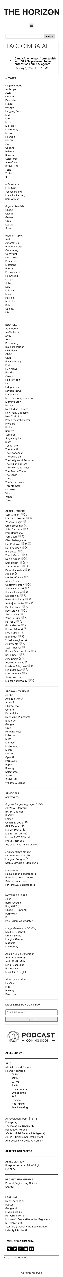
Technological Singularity (19, 1125)
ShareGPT (11, 1186)
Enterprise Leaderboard (19, 877)
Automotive (12, 242)
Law (7, 286)
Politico (9, 427)
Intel (7, 118)
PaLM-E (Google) (15, 840)
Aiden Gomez (13, 581)
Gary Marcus (12, 625)
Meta (8, 122)
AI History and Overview (19, 1067)
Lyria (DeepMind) (15, 964)
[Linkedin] (14, 1249)
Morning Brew (13, 401)
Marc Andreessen (15, 518)
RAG (13, 1096)
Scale (8, 775)
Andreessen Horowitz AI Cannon (24, 1140)
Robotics (10, 301)
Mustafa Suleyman (16, 666)
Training (16, 1100)
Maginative (11, 394)
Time (8, 478)
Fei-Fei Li (10, 621)
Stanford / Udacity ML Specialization (26, 1226)
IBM (7, 114)
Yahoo (9, 496)
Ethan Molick (13, 632)
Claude (9, 213)
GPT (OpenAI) (13, 826)
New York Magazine (17, 412)
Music (8, 294)
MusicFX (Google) (15, 972)
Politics (9, 297)
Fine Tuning (18, 1103)
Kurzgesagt (11, 1122)
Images (9, 279)
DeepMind (11, 100)
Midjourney (11, 129)
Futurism (10, 372)
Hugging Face (13, 111)
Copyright (11, 253)
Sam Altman (12, 198)
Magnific (10, 942)
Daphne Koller (13, 607)
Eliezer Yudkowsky (16, 680)
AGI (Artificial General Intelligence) (25, 1133)
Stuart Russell (13, 647)
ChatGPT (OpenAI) (16, 909)
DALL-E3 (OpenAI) (15, 855)
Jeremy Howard (14, 588)
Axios (8, 339)
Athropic (10, 702)
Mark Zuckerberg (15, 195)
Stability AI (11, 166)
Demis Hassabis (14, 570)
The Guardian (13, 456)
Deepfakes (11, 257)
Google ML (11, 1208)
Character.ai (12, 705)
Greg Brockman (14, 525)
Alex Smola (11, 658)
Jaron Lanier (12, 614)
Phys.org (10, 423)
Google (9, 107)
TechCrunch (12, 445)
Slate (8, 441)
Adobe (9, 695)
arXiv (8, 335)
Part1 (25, 1118)
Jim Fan (9, 573)
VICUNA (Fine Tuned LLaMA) (22, 844)
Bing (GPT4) (12, 906)
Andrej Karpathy (14, 603)
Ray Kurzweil (12, 610)
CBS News (11, 350)
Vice (7, 493)
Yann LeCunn (12, 618)
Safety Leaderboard (16, 881)
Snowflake (11, 162)
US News (10, 489)
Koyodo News (13, 390)
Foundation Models (16, 1129)
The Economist (14, 452)
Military (9, 290)
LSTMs (15, 1081)
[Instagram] (20, 1249)
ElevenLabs (12, 968)
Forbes (9, 365)
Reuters (9, 430)
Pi (6, 917)
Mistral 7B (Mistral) (16, 833)
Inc (7, 383)
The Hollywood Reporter (19, 460)
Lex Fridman (12, 544)
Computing (11, 250)
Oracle (9, 144)
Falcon (9, 818)
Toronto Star (12, 485)
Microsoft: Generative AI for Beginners (27, 1219)
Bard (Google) (13, 902)
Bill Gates (10, 551)
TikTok (9, 173)
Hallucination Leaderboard (20, 873)
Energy (9, 268)
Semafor (10, 434)
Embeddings (18, 1092)
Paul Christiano (14, 532)
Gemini (9, 217)
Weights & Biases (15, 782)
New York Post (14, 416)
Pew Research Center (17, 419)
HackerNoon (12, 379)
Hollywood (11, 275)
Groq (8, 727)
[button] (31, 25)
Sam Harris (11, 562)
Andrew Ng (11, 643)
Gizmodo (10, 376)
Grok (8, 220)
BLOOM (9, 815)
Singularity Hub (14, 438)
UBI (7, 312)
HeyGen (10, 983)
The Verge (11, 474)
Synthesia (11, 994)
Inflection (10, 735)
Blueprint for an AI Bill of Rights (23, 1165)
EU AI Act (11, 1168)
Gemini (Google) (14, 822)
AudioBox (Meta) (15, 957)
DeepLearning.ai (14, 1200)
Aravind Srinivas (14, 662)
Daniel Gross (12, 558)
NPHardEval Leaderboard (20, 884)
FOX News (11, 368)
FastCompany (13, 361)
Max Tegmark (13, 673)
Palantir (9, 151)
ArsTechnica (12, 332)
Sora (8, 228)
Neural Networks (15, 1070)
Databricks (11, 713)
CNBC (8, 354)
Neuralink (10, 136)
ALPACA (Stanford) (16, 807)
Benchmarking (19, 1107)
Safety (9, 305)
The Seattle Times (15, 471)
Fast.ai (9, 1204)
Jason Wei (11, 677)
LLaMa (9, 224)
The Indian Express (16, 463)
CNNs (14, 1074)
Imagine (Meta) (14, 939)
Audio (8, 239)
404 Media (11, 328)
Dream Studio (13, 935)
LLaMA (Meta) (13, 829)
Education (11, 261)
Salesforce (11, 158)
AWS (8, 92)
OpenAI (9, 147)
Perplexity (11, 760)
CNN (8, 357)
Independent (12, 387)
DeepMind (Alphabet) (17, 716)
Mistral (9, 133)
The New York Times (17, 467)
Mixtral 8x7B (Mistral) (18, 837)
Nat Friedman (13, 547)
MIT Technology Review (19, 398)
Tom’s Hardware (14, 482)
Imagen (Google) (15, 859)
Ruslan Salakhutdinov (17, 651)
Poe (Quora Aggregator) (19, 920)
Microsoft (11, 125)
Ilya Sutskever (13, 669)
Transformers (19, 1089)
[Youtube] (25, 1249)
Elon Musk (11, 187)
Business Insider (14, 346)
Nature (9, 405)
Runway (9, 155)
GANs (14, 1085)
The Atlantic (12, 449)
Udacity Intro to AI (16, 1230)
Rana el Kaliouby (14, 599)
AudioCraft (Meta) (15, 961)
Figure (9, 103)
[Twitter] (9, 1249)
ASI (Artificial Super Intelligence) (24, 1136)
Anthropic (11, 89)
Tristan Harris (13, 566)
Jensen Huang (13, 191)
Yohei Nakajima (14, 640)
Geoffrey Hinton (14, 584)
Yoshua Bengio (13, 521)
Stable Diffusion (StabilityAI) (21, 862)
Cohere (9, 96)
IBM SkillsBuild (13, 1211)
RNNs (14, 1078)
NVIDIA (9, 140)
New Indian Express (16, 409)
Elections (10, 264)
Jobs (8, 283)
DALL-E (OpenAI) (15, 931)
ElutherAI (10, 720)
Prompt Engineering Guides (21, 1183)
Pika (7, 986)
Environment (12, 272)
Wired (8, 500)
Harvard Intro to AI (16, 1215)
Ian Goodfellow (14, 577)
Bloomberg (11, 343)
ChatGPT (10, 209)
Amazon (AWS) (14, 698)
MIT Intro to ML (14, 1222)
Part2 (34, 1118)
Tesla (8, 169)
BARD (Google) (14, 811)
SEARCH (50, 36)
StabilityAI (11, 779)
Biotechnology (13, 246)
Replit (8, 764)
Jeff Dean (11, 536)
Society (9, 308)
